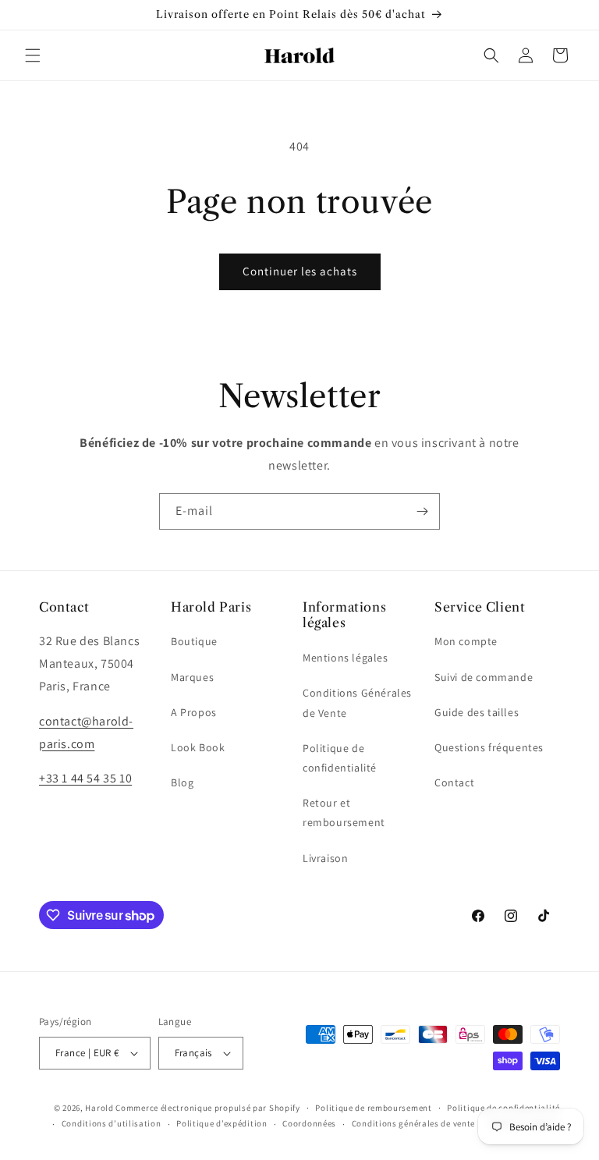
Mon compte (466, 641)
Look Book (198, 747)
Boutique (194, 641)
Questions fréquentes (489, 747)
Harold (99, 1107)
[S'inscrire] (422, 511)
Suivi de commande (483, 677)
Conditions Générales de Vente (357, 702)
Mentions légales (345, 658)
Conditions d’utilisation (111, 1123)
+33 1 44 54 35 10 (85, 778)
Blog (182, 782)
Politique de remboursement (373, 1107)
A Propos (194, 712)
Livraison (325, 858)
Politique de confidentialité (340, 758)
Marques (192, 677)
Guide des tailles (476, 712)
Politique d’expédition (221, 1123)
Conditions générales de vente (413, 1123)
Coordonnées (309, 1123)
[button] (33, 55)
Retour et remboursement (344, 812)
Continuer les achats (300, 271)
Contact (454, 782)
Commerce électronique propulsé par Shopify (207, 1107)
